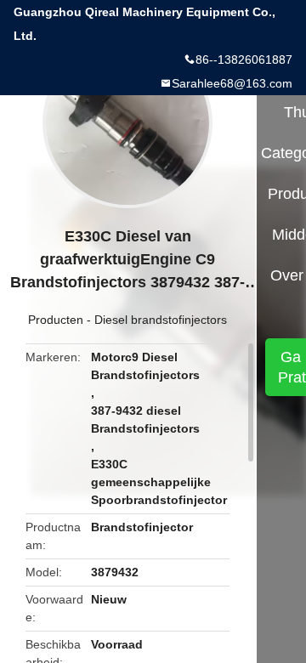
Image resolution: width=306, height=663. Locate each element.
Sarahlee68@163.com (232, 83)
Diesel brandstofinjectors (160, 319)
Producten (55, 319)
